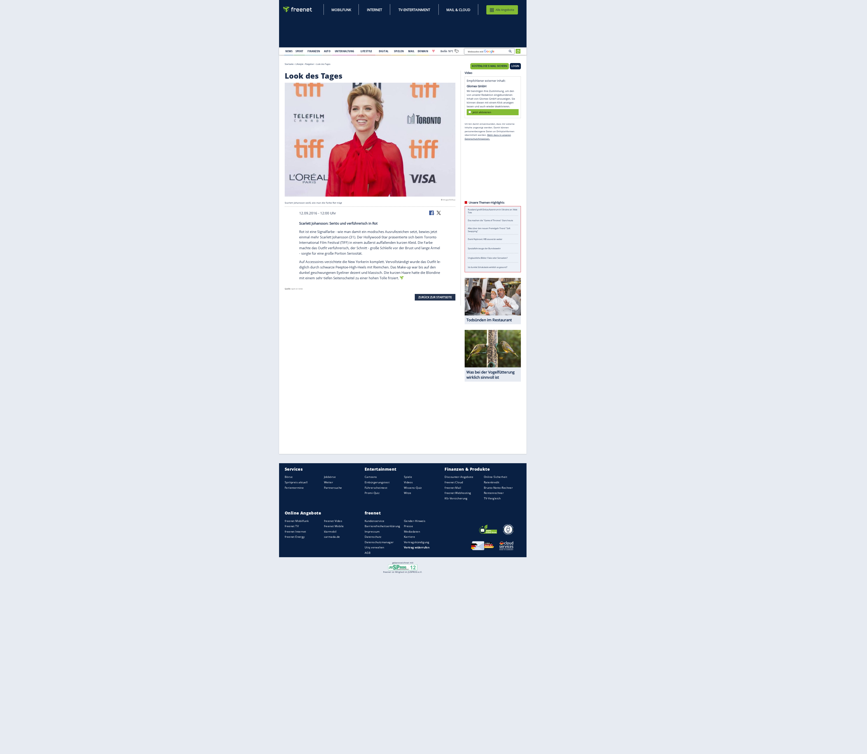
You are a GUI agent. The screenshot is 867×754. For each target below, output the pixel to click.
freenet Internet (295, 531)
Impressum (372, 531)
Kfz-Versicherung (456, 498)
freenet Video (333, 521)
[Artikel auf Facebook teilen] (432, 212)
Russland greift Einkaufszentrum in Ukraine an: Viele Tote (492, 211)
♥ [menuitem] (433, 51)
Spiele (408, 477)
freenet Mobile (334, 526)
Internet (374, 9)
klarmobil (330, 531)
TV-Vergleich (492, 498)
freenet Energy (295, 536)
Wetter (328, 482)
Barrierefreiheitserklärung (382, 526)
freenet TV (292, 526)
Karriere (409, 536)
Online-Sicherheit (495, 477)
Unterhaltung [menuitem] (344, 51)
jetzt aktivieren (482, 112)
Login (515, 66)
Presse (408, 526)
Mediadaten (412, 531)
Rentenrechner (494, 493)
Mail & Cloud (458, 9)
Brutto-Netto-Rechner (498, 487)
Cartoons (371, 477)
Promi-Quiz (372, 493)
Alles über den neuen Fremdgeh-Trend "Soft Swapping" (489, 230)
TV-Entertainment (414, 9)
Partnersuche (333, 487)
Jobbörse (330, 477)
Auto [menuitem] (327, 51)
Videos (408, 482)
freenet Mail (453, 487)
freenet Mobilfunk (297, 521)
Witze (407, 493)
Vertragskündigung (416, 542)
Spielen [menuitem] (399, 51)
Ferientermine (294, 487)
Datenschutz (373, 536)
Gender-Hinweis (415, 521)
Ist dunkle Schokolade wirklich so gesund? (487, 267)
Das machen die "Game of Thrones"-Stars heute (490, 220)
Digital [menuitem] (384, 51)
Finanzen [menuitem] (314, 51)
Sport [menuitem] (299, 51)
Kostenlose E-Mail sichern (489, 66)
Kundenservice (374, 521)
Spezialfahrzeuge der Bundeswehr (484, 248)
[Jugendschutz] (402, 566)
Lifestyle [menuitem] (366, 51)
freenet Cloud (454, 482)
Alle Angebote (505, 10)
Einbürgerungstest (377, 482)
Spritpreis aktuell (296, 482)
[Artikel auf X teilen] (439, 212)
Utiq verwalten (374, 547)
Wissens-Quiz (413, 487)
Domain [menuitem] (423, 51)
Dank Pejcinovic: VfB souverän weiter (485, 239)
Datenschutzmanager (379, 542)
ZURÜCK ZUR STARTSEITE (435, 297)
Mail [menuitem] (411, 51)
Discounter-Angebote (459, 477)
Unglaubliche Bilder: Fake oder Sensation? (488, 257)
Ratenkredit (491, 482)
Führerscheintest (376, 487)
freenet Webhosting (458, 493)
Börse (289, 477)
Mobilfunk (341, 9)
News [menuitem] (288, 51)
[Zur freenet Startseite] (298, 9)
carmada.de (332, 536)
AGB (368, 552)
